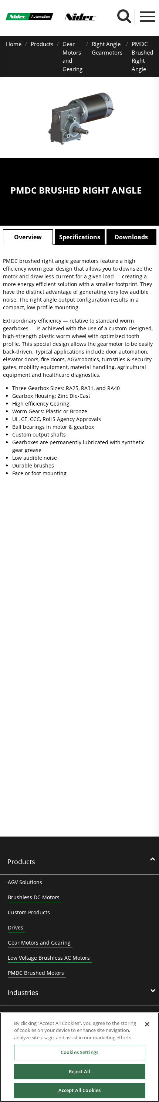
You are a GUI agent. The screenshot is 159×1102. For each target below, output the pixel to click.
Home (13, 44)
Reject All (79, 1071)
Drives (15, 927)
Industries (22, 992)
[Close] (147, 1024)
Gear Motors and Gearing (39, 942)
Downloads (131, 237)
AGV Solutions (25, 882)
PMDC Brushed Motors (36, 972)
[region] (79, 1057)
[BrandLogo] (29, 17)
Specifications (79, 237)
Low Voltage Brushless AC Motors (49, 957)
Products (42, 44)
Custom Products (29, 912)
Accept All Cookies (79, 1090)
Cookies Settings (79, 1052)
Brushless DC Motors (34, 897)
